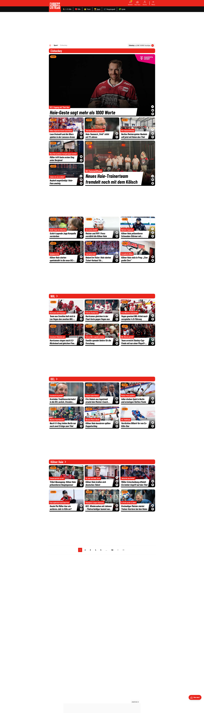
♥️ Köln (77, 9)
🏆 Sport (97, 9)
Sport (56, 45)
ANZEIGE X (135, 702)
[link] (55, 6)
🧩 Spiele (122, 9)
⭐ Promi (87, 9)
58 (112, 550)
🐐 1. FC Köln (67, 9)
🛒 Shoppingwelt (109, 9)
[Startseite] (50, 45)
